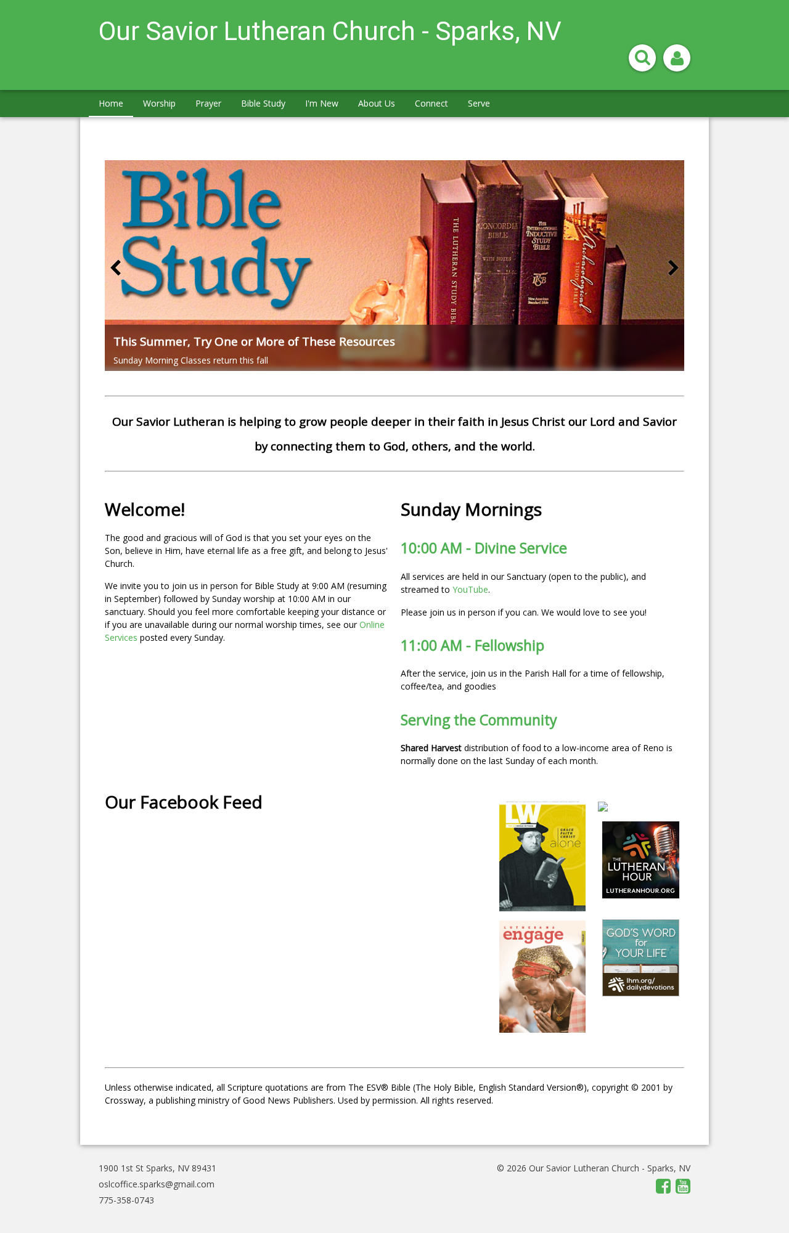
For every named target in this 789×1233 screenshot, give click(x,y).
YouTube (470, 589)
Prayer (208, 103)
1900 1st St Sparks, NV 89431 (157, 1168)
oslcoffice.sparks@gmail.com (157, 1184)
